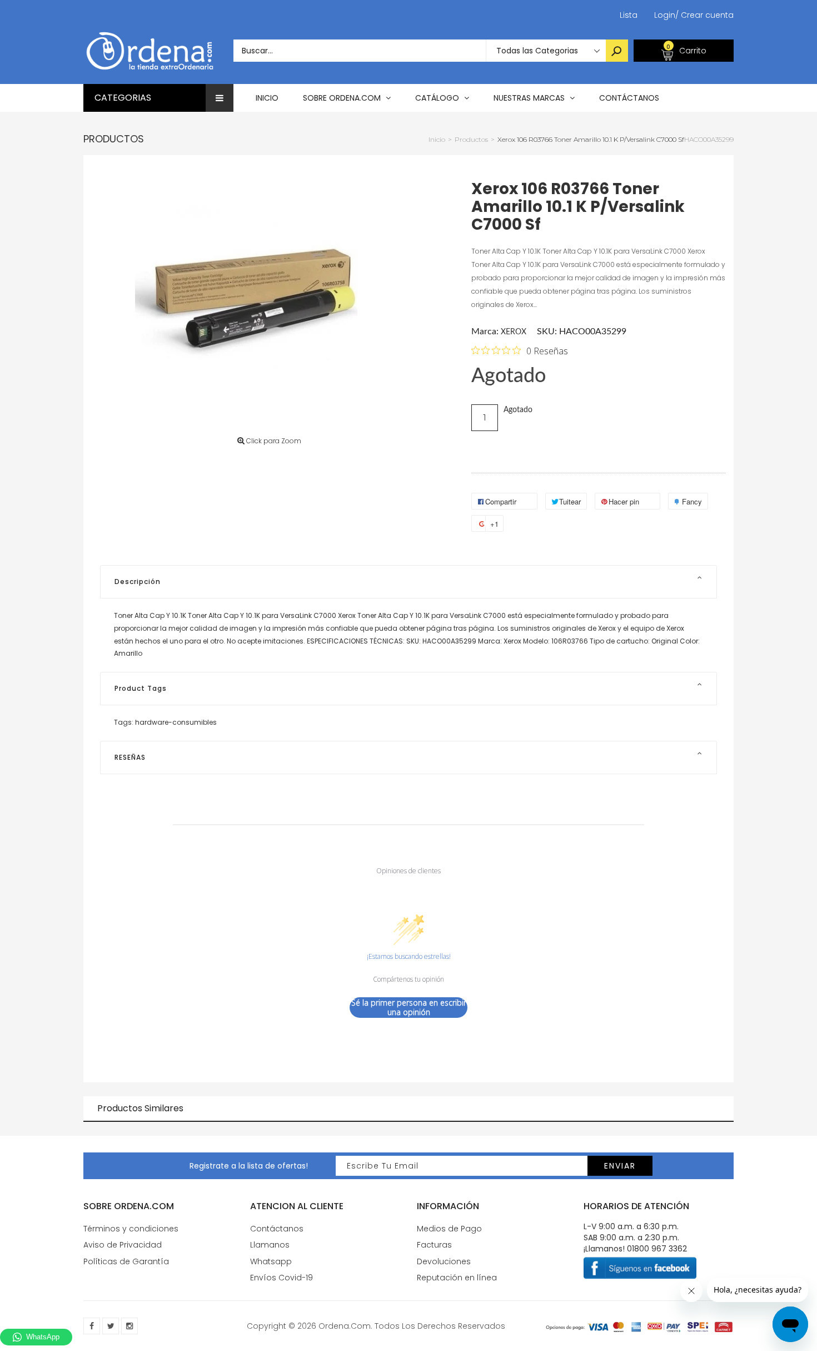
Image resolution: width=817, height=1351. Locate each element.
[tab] (408, 581)
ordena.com (344, 1326)
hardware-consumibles (176, 722)
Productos (113, 139)
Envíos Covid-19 (281, 1277)
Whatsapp (271, 1261)
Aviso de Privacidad (122, 1244)
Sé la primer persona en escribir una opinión (408, 1007)
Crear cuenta (704, 15)
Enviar (620, 1165)
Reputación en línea (457, 1277)
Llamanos (270, 1244)
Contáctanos (276, 1228)
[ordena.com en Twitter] (110, 1326)
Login (664, 15)
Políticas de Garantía (126, 1261)
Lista (628, 15)
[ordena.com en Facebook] (91, 1326)
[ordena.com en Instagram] (129, 1326)
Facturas (434, 1244)
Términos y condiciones (130, 1228)
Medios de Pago (449, 1228)
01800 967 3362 (657, 1248)
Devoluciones (444, 1261)
